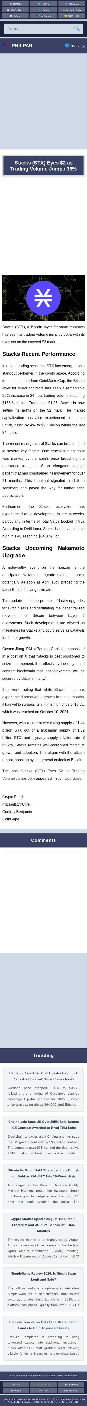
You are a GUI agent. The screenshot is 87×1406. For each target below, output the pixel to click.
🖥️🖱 (43, 16)
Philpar (22, 45)
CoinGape (72, 778)
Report (43, 1390)
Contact (43, 1384)
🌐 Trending (74, 45)
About (16, 1384)
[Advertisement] (43, 101)
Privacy (16, 1390)
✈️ (72, 4)
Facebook (70, 1390)
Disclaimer (71, 1384)
